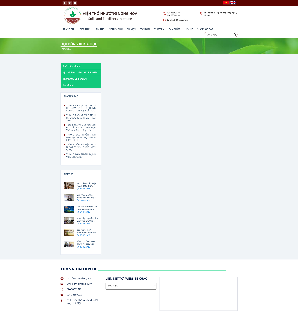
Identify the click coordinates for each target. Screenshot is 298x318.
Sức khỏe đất (205, 29)
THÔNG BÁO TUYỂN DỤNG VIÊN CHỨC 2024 (81, 155)
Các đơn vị (68, 85)
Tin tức (100, 29)
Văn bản (145, 29)
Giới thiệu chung (72, 66)
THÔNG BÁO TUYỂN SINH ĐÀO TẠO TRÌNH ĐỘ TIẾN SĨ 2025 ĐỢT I (81, 137)
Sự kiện (131, 29)
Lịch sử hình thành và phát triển (80, 72)
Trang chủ (69, 29)
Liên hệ (189, 29)
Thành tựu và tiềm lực (75, 78)
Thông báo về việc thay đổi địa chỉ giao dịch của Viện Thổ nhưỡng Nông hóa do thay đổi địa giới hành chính (81, 127)
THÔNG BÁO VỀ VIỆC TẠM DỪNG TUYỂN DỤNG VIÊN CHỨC (81, 147)
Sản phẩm (174, 29)
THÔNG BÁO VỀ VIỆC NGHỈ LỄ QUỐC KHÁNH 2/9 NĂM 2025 (81, 118)
